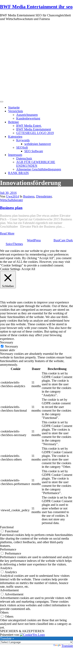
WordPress (34, 240)
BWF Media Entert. (29, 125)
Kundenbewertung (28, 118)
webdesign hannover (37, 144)
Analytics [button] (6, 568)
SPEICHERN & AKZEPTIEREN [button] (22, 631)
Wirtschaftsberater (11, 200)
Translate (67, 646)
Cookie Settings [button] (10, 269)
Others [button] (4, 612)
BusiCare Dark (63, 240)
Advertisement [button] (9, 590)
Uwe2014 (12, 196)
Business (28, 196)
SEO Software (33, 151)
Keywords (23, 140)
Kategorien (15, 136)
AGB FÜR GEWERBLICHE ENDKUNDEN (35, 163)
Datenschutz (24, 158)
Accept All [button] (28, 269)
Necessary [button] (6, 342)
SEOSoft (22, 147)
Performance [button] (8, 549)
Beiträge (13, 122)
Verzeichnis (15, 111)
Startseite (14, 107)
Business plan (11, 208)
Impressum (15, 154)
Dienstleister (44, 196)
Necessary (11, 346)
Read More (7, 233)
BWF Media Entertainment (33, 129)
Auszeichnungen (27, 114)
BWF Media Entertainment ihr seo (36, 6)
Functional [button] (7, 527)
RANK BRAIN (18, 173)
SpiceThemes (14, 244)
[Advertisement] (36, 60)
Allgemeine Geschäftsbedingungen (38, 169)
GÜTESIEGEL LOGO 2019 (35, 133)
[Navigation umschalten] (1, 101)
